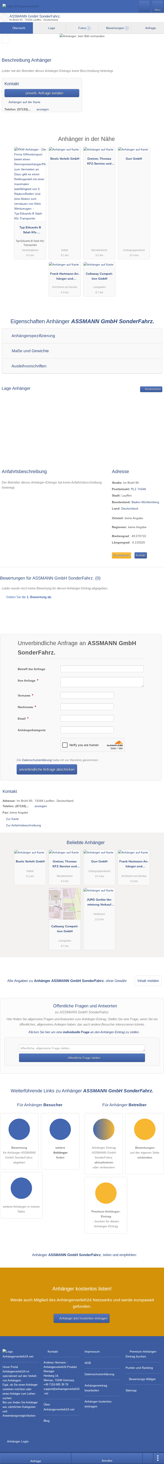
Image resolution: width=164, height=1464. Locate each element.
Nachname (26, 707)
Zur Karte (12, 819)
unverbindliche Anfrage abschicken (47, 769)
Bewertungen (116, 28)
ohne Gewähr (116, 981)
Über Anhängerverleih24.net (59, 1407)
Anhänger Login (17, 1441)
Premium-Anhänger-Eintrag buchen (141, 1354)
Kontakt (140, 555)
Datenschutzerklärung (37, 760)
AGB (88, 1363)
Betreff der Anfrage (31, 669)
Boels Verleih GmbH (64, 158)
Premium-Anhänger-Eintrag (155, 142)
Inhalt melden (148, 981)
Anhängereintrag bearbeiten (96, 1388)
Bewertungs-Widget (142, 1379)
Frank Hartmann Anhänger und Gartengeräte (64, 277)
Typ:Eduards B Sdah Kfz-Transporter (30, 231)
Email (22, 718)
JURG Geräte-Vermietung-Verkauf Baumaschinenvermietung (99, 903)
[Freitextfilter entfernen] (144, 6)
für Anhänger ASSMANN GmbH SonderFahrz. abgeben (19, 1155)
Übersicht (18, 28)
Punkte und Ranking (139, 1367)
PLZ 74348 (138, 489)
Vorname (24, 695)
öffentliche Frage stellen (83, 1057)
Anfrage (150, 28)
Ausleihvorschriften (29, 366)
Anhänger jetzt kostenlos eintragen (83, 1318)
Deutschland (129, 508)
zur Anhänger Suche (5, 18)
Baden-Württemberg (145, 502)
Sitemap (131, 1390)
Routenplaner (152, 389)
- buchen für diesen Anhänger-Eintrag (105, 1219)
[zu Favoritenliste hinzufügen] (6, 39)
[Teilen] (148, 1458)
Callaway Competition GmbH (99, 276)
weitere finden (60, 1152)
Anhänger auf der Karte (24, 102)
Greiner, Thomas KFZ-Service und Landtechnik (99, 162)
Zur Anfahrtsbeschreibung (23, 825)
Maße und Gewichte (30, 351)
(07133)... (24, 109)
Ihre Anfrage (27, 680)
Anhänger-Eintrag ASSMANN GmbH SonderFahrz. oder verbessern (104, 1157)
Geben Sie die (28, 597)
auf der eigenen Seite (144, 1152)
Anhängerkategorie (32, 730)
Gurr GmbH (134, 158)
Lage (51, 28)
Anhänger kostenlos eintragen (98, 1404)
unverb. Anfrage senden (43, 93)
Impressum (92, 1351)
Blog (47, 1420)
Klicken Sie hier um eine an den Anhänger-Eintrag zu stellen (84, 1032)
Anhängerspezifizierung (33, 335)
